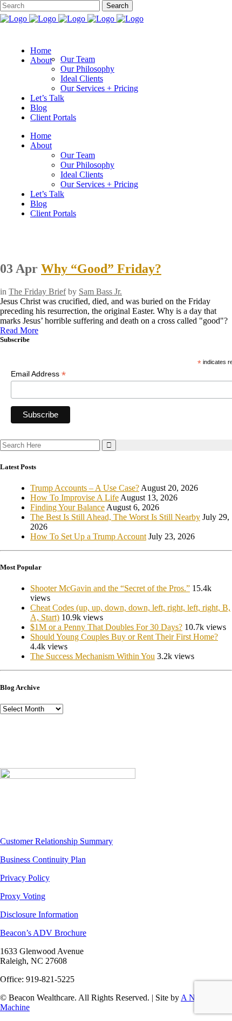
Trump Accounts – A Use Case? (84, 487)
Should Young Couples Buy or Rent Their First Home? (124, 636)
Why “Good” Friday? (101, 269)
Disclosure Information (39, 914)
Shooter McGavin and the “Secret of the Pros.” (110, 588)
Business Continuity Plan (43, 859)
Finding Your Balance (67, 507)
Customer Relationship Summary (56, 841)
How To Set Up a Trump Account (88, 536)
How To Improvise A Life (74, 497)
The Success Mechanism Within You (92, 656)
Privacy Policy (25, 877)
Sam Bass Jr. (100, 291)
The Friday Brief (37, 291)
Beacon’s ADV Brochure (43, 932)
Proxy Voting (22, 896)
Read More (19, 330)
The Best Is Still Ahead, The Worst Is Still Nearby (115, 517)
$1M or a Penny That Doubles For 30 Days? (106, 627)
